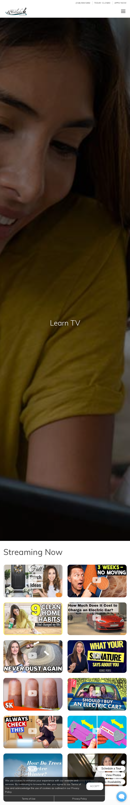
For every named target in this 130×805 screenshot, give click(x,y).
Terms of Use (28, 798)
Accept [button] (95, 786)
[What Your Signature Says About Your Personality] (97, 656)
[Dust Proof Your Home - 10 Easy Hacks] (32, 656)
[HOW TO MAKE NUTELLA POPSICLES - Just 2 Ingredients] (32, 694)
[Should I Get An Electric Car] (97, 694)
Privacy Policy (79, 798)
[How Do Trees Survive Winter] (32, 769)
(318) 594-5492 (83, 3)
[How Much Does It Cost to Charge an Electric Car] (97, 618)
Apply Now (120, 3)
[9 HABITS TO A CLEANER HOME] (32, 618)
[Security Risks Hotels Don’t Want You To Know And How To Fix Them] (32, 732)
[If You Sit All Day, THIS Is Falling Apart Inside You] (97, 581)
